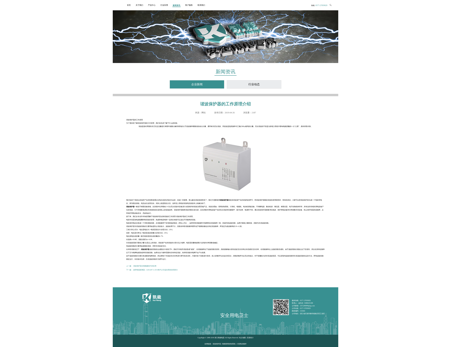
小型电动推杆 (242, 344)
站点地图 (242, 338)
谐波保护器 (130, 207)
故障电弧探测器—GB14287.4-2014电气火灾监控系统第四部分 (155, 270)
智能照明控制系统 (228, 344)
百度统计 (250, 338)
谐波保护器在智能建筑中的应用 (144, 266)
